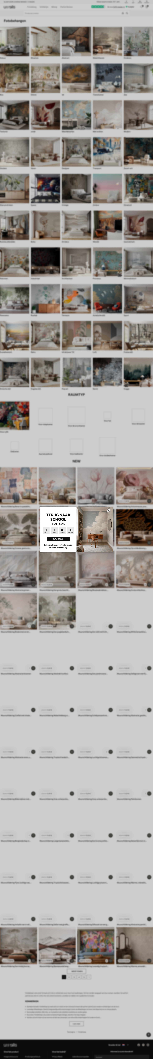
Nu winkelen (58, 539)
